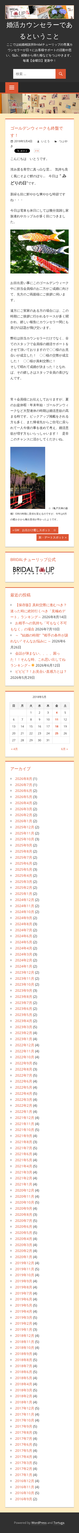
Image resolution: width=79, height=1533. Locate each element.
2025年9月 (23, 845)
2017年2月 (23, 1468)
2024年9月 (23, 917)
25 (56, 733)
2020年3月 (23, 1244)
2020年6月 (23, 1226)
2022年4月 (23, 1093)
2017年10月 (24, 1420)
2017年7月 (23, 1438)
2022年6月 (23, 1081)
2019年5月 (23, 1305)
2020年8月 (23, 1214)
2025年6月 (23, 863)
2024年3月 (23, 954)
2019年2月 (23, 1323)
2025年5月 (23, 869)
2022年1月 (23, 1111)
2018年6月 (23, 1371)
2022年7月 (23, 1075)
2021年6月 (23, 1153)
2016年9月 (23, 1499)
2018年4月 (23, 1384)
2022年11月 (24, 1051)
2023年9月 (23, 990)
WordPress (39, 1523)
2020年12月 (24, 1190)
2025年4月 (23, 875)
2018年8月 (23, 1359)
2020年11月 (24, 1196)
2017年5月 (23, 1450)
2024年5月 (23, 942)
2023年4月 (23, 1020)
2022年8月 (23, 1069)
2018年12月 (24, 1335)
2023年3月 (23, 1027)
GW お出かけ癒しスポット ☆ (35, 531)
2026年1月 (23, 821)
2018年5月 (23, 1378)
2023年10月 (24, 984)
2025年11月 (24, 833)
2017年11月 (24, 1414)
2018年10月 (24, 1347)
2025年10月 (24, 839)
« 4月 (14, 749)
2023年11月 (24, 978)
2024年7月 (23, 930)
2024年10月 (24, 911)
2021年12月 (24, 1117)
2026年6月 (23, 790)
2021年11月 (24, 1123)
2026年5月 (23, 796)
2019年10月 (24, 1275)
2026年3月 (23, 809)
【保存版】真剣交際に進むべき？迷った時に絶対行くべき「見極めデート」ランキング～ (38, 610)
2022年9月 (23, 1063)
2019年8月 (23, 1287)
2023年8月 (23, 996)
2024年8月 (23, 924)
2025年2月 (23, 887)
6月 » (64, 749)
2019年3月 (23, 1317)
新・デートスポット (51, 538)
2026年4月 (23, 802)
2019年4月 (23, 1311)
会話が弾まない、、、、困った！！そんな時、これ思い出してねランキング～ (37, 659)
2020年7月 (23, 1220)
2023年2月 (23, 1032)
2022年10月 (24, 1057)
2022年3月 (23, 1099)
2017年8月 (23, 1432)
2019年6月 (23, 1299)
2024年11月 (24, 905)
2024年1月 (23, 966)
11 (56, 719)
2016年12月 (24, 1480)
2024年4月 (23, 948)
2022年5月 (23, 1087)
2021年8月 (23, 1141)
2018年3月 (23, 1390)
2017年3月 (23, 1462)
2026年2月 (23, 814)
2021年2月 (23, 1178)
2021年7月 (23, 1148)
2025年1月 (23, 893)
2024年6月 (23, 936)
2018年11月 (24, 1341)
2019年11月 (24, 1269)
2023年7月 (23, 1002)
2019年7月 (23, 1293)
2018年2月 (23, 1396)
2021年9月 (23, 1135)
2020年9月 (23, 1208)
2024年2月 (23, 960)
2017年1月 (23, 1474)
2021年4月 (23, 1166)
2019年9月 (23, 1281)
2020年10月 (24, 1202)
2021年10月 (24, 1129)
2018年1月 (23, 1402)
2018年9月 (23, 1353)
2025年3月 (23, 881)
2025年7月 (23, 857)
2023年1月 (23, 1039)
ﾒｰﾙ (37, 151)
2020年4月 (23, 1238)
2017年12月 (24, 1408)
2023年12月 (24, 972)
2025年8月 (23, 851)
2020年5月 (23, 1232)
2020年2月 (23, 1250)
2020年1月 (23, 1256)
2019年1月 (23, 1329)
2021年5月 (23, 1160)
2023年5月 (23, 1014)
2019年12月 (24, 1263)
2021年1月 (23, 1184)
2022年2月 (23, 1105)
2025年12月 (24, 827)
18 (56, 726)
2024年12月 (24, 899)
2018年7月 (23, 1366)
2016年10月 (24, 1492)
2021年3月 (23, 1172)
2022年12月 (24, 1045)
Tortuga (58, 1523)
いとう (45, 141)
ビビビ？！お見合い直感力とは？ (41, 671)
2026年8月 (23, 778)
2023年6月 (23, 1008)
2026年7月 (23, 784)
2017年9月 (23, 1426)
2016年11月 (24, 1487)
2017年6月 (23, 1444)
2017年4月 (23, 1456)
